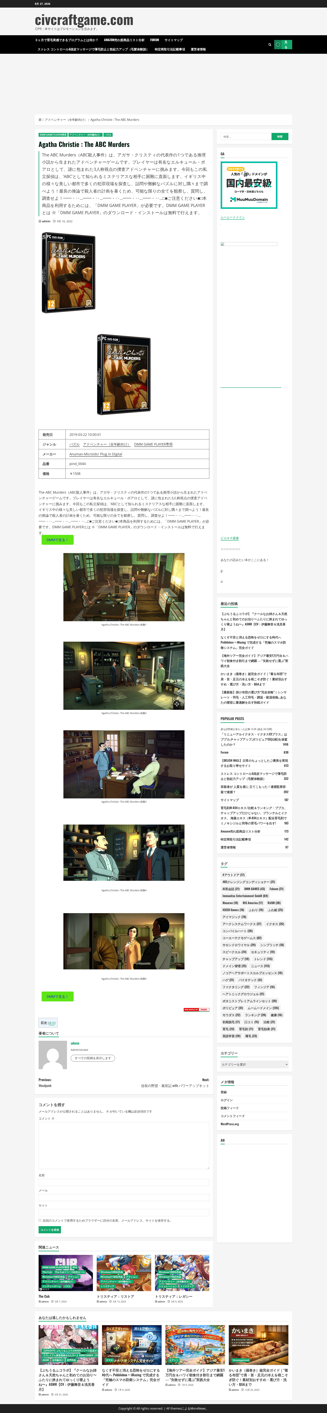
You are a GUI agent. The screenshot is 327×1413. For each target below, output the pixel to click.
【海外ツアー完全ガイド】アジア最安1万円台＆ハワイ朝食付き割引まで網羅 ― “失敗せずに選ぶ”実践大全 (254, 660)
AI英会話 (231, 888)
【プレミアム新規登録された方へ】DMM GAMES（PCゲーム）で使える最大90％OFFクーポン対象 (93, 1355)
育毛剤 (246, 1029)
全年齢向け (58, 1360)
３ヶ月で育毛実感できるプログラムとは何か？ (66, 39)
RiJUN (274, 902)
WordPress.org (230, 1124)
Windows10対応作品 (54, 1276)
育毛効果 (266, 1029)
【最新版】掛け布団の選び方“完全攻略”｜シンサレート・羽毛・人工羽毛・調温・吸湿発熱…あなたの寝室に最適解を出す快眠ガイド (254, 697)
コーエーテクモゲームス (242, 937)
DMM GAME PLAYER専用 (53, 134)
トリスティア (107, 1286)
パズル (108, 134)
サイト (43, 1205)
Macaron (230, 902)
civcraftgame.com (84, 19)
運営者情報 (198, 49)
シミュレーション (168, 1286)
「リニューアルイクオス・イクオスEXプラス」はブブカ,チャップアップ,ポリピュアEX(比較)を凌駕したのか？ (254, 739)
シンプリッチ (272, 945)
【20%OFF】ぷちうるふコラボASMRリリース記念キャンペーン (75, 1350)
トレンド (263, 959)
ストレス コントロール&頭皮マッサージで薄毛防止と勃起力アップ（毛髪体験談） (93, 49)
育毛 (228, 1029)
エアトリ (173, 1360)
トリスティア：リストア (115, 1296)
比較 (269, 1022)
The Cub (47, 1272)
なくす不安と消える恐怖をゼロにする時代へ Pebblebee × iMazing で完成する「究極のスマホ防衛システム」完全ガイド (253, 642)
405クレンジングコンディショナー (249, 881)
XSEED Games (233, 909)
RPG (74, 1267)
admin (46, 221)
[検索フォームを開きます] (270, 44)
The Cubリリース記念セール (70, 1272)
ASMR (46, 1360)
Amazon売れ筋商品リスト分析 (124, 39)
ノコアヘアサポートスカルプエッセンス (253, 973)
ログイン (227, 1100)
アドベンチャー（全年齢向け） (85, 134)
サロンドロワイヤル (239, 945)
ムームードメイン (233, 217)
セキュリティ (263, 952)
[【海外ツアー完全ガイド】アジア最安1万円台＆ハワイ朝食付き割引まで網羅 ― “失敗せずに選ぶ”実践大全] (195, 1345)
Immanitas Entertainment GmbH (245, 895)
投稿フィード (230, 1108)
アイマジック (234, 916)
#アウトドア (233, 874)
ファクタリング (236, 987)
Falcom (276, 888)
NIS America (253, 902)
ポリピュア (233, 1008)
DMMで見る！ (58, 540)
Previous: (45, 1082)
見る (285, 44)
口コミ (251, 1022)
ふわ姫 (275, 909)
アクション (73, 1276)
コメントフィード (233, 1115)
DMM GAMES (254, 888)
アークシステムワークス (242, 923)
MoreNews (198, 1408)
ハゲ (228, 980)
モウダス (231, 1015)
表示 (51, 1023)
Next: (175, 1082)
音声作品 (71, 1360)
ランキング (255, 1015)
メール (43, 1190)
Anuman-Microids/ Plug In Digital (95, 454)
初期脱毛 (231, 1022)
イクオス (275, 923)
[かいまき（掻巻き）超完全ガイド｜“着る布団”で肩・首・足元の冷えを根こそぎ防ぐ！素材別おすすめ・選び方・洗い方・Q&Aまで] (258, 1345)
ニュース (260, 966)
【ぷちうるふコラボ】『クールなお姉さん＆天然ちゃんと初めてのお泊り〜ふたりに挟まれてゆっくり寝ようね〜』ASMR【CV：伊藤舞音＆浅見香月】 (68, 1380)
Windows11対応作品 (112, 1276)
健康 (276, 1015)
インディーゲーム (52, 1286)
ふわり (256, 909)
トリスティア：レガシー (173, 1296)
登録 (224, 1092)
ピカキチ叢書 (230, 538)
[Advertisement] (163, 82)
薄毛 (251, 1036)
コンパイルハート (238, 930)
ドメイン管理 (234, 966)
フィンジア (264, 987)
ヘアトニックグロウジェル (243, 994)
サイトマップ (174, 39)
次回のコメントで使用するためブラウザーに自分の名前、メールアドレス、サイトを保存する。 (108, 1220)
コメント (46, 1118)
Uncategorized (241, 1360)
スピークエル (234, 952)
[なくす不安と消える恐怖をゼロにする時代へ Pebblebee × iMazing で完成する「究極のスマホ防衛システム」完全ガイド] (132, 1345)
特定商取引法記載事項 (170, 49)
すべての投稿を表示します (93, 1058)
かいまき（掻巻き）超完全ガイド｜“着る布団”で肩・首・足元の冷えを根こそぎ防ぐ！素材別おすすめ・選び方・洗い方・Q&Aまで (254, 678)
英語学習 (232, 1036)
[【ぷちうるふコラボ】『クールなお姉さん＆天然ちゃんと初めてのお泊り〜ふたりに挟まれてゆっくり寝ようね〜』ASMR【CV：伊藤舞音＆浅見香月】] (68, 1345)
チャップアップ (236, 959)
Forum (154, 39)
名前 (42, 1175)
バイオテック (250, 980)
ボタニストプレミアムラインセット (250, 1001)
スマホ (109, 1360)
